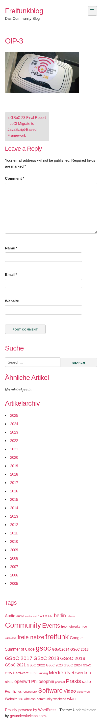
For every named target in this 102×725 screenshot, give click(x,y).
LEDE (34, 673)
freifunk (57, 637)
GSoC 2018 (46, 658)
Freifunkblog (24, 11)
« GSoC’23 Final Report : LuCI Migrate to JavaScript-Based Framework (26, 126)
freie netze (31, 637)
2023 (14, 432)
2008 (14, 558)
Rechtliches (13, 691)
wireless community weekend (45, 699)
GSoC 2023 (54, 665)
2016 (14, 491)
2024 (14, 424)
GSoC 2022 (36, 665)
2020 (14, 457)
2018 (14, 474)
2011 (14, 533)
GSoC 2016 (79, 649)
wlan (71, 698)
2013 (14, 516)
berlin (60, 615)
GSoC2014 (60, 649)
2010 (14, 541)
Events (51, 625)
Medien (57, 673)
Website (12, 301)
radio (86, 682)
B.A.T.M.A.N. (45, 616)
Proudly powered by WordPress (30, 710)
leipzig (43, 673)
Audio (10, 616)
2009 (14, 550)
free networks (70, 626)
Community (23, 625)
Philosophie (42, 681)
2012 (14, 525)
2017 (14, 483)
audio (20, 616)
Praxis (73, 681)
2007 (14, 567)
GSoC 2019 (72, 658)
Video (70, 691)
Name (11, 248)
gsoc (43, 648)
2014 (14, 508)
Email (11, 274)
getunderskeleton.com (28, 716)
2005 (14, 583)
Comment (14, 178)
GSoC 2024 (73, 665)
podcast (60, 682)
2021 (14, 449)
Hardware (21, 673)
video (80, 691)
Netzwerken (79, 672)
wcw (87, 691)
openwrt (22, 681)
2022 (14, 441)
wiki (21, 699)
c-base (71, 616)
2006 (14, 575)
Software (50, 690)
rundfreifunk (30, 691)
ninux (9, 682)
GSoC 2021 (15, 665)
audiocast (31, 616)
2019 (14, 466)
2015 (14, 499)
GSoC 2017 (18, 658)
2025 (14, 415)
